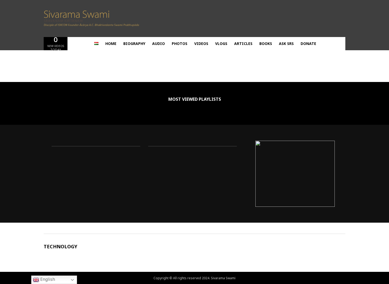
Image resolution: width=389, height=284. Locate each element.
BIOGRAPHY (134, 43)
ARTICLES (243, 43)
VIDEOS (201, 43)
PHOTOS (179, 43)
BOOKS (265, 43)
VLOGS (221, 43)
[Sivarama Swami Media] (91, 18)
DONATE (308, 43)
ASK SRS (286, 43)
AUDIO (158, 43)
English (47, 279)
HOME (110, 43)
